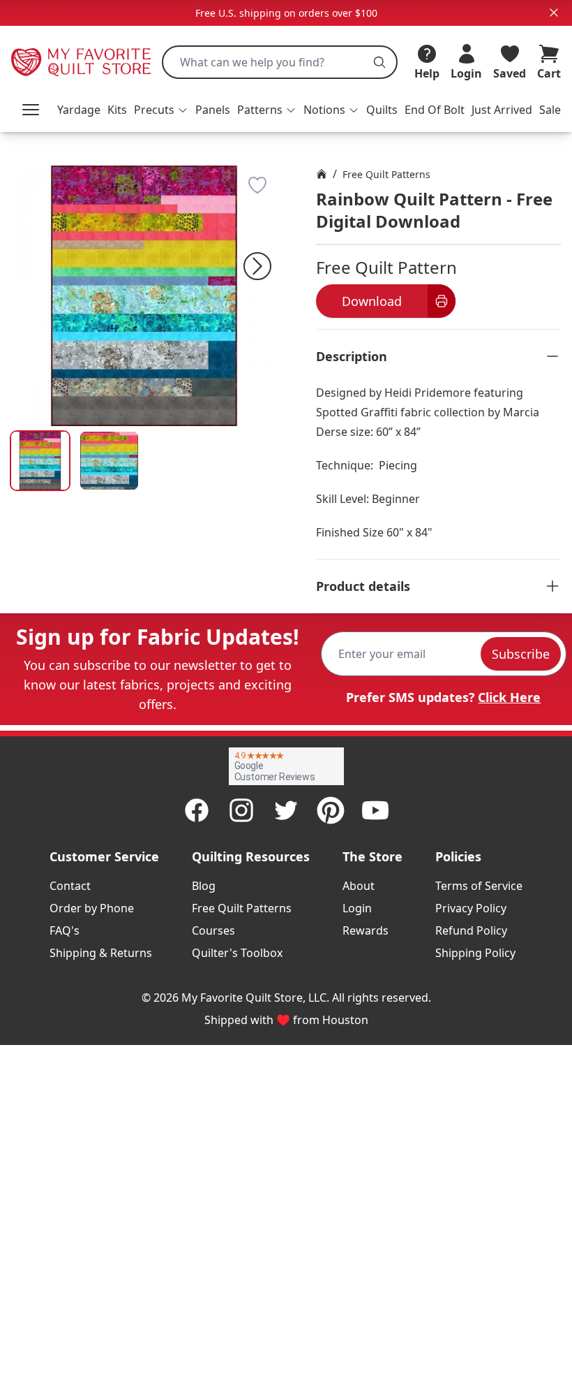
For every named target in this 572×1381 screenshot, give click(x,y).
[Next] (257, 266)
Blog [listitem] (204, 885)
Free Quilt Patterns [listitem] (242, 908)
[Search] (379, 62)
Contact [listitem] (70, 885)
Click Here (509, 697)
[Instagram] (241, 810)
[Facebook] (197, 810)
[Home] (321, 174)
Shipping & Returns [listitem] (101, 952)
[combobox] (280, 62)
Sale (550, 109)
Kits (117, 109)
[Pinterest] (331, 810)
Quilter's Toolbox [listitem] (237, 952)
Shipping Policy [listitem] (475, 952)
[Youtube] (375, 810)
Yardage (78, 109)
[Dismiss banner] (554, 13)
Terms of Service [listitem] (478, 885)
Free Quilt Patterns (386, 174)
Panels (212, 109)
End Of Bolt (435, 109)
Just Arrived (502, 109)
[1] (109, 461)
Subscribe (521, 653)
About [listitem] (359, 885)
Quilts (382, 109)
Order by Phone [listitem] (92, 908)
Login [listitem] (357, 908)
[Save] (257, 185)
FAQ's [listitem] (65, 930)
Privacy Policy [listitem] (470, 908)
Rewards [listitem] (366, 930)
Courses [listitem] (213, 930)
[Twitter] (286, 810)
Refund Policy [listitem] (471, 930)
